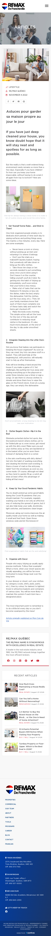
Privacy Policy (20, 927)
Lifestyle (13, 87)
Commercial (10, 804)
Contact (9, 839)
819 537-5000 (15, 883)
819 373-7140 (14, 867)
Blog (7, 835)
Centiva (30, 933)
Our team (9, 808)
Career (8, 831)
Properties (10, 800)
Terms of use (32, 927)
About (8, 813)
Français (9, 844)
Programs (9, 826)
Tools (8, 822)
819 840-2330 (15, 900)
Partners (9, 817)
